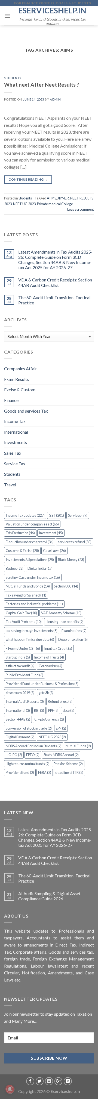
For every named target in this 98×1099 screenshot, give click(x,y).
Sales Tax (12, 453)
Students (12, 78)
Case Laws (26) (54, 550)
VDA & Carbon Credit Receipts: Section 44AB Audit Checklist (55, 282)
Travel (10, 484)
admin (55, 99)
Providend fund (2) (20, 772)
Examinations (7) (74, 630)
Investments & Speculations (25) (30, 559)
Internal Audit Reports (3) (25, 701)
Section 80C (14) (66, 586)
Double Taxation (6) (73, 639)
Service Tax (14, 463)
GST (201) (56, 515)
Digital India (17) (40, 568)
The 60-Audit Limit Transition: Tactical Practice (54, 300)
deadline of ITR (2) (69, 772)
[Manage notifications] (9, 1089)
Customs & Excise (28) (22, 550)
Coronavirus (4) (50, 666)
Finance (11, 400)
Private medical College (55, 204)
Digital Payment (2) (20, 737)
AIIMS (51, 198)
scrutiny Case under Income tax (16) (33, 577)
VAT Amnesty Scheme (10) (61, 613)
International (16, 431)
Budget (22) (14, 568)
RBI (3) (39, 710)
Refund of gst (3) (60, 701)
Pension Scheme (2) (68, 764)
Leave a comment (80, 209)
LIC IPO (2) (14, 755)
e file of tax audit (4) (20, 666)
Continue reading (28, 179)
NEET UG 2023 (24, 204)
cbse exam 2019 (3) (20, 692)
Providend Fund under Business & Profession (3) (42, 683)
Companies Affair (20, 368)
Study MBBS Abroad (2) (61, 755)
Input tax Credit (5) (58, 648)
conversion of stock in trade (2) (29, 728)
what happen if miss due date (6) (30, 639)
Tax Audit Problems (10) (24, 621)
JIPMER (63, 198)
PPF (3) (53, 710)
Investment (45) (51, 533)
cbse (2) (68, 710)
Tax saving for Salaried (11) (26, 595)
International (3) (18, 710)
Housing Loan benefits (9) (65, 621)
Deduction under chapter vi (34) (30, 542)
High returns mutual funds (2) (28, 764)
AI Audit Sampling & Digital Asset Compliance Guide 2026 (49, 896)
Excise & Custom (19, 389)
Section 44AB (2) (18, 719)
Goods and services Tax (26, 410)
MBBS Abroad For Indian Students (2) (34, 746)
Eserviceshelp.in (52, 10)
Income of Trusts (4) (49, 657)
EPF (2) (61, 728)
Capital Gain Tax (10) (21, 613)
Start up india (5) (18, 657)
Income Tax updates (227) (25, 515)
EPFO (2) (32, 755)
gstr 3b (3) (46, 692)
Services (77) (77, 515)
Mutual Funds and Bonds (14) (28, 586)
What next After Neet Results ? (41, 84)
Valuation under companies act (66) (32, 524)
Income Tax (15, 421)
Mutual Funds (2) (78, 746)
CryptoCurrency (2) (49, 719)
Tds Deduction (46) (20, 533)
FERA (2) (44, 772)
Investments (15, 442)
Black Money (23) (71, 559)
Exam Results (16, 379)
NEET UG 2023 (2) (52, 737)
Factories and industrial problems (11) (34, 604)
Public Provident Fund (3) (24, 675)
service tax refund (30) (74, 542)
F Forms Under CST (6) (23, 648)
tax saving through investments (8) (31, 630)
